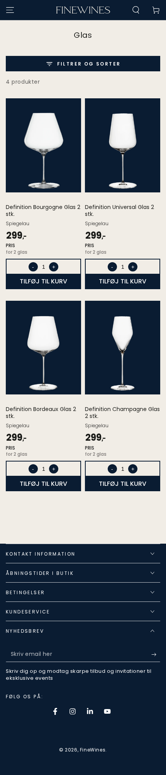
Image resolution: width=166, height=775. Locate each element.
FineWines (92, 749)
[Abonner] (155, 654)
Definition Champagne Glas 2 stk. (122, 413)
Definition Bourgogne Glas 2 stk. (43, 210)
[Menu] (10, 10)
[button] (136, 10)
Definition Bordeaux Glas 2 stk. (41, 413)
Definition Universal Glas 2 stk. (119, 210)
